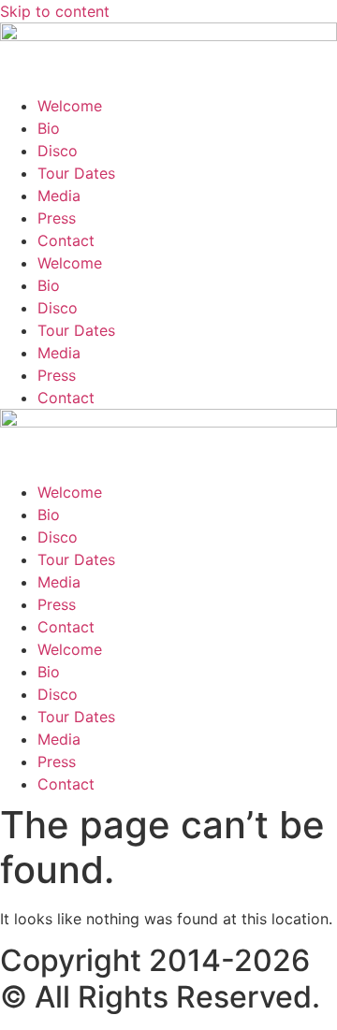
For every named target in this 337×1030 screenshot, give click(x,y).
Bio (48, 128)
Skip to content (55, 11)
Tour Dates (76, 173)
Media (59, 195)
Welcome (69, 105)
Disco (57, 150)
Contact (66, 240)
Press (56, 218)
